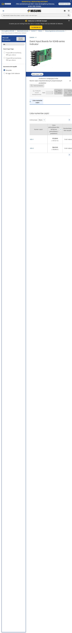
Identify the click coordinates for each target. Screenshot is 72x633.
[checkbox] (13, 53)
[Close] (69, 20)
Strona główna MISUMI (8, 31)
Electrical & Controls (22, 31)
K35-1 (32, 139)
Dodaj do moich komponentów (36, 92)
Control (33, 31)
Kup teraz (59, 92)
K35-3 (32, 148)
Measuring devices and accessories (54, 31)
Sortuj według (61, 129)
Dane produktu (38, 85)
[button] (64, 4)
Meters (40, 31)
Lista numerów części (37, 101)
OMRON (32, 37)
